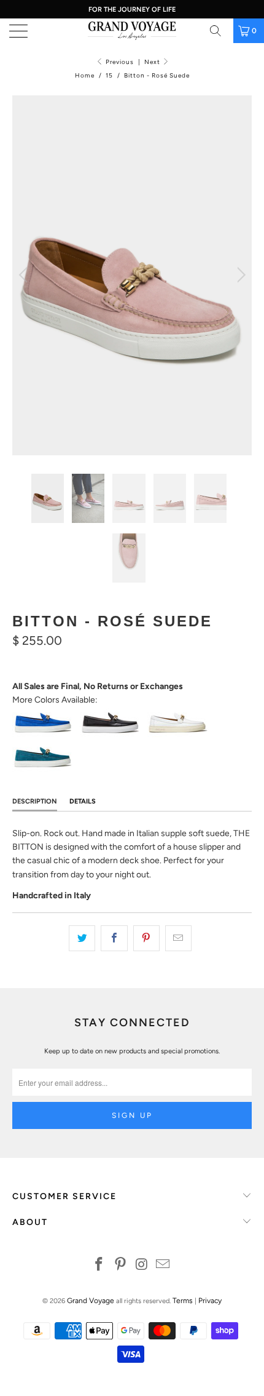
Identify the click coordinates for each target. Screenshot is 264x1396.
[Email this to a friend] (178, 938)
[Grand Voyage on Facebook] (99, 1265)
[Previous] (25, 275)
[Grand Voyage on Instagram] (142, 1265)
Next (153, 62)
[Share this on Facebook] (114, 938)
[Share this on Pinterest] (146, 938)
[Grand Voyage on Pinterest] (121, 1265)
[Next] (239, 275)
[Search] (220, 30)
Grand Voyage (90, 1300)
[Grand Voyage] (132, 30)
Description (34, 801)
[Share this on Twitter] (82, 938)
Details (82, 801)
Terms (183, 1300)
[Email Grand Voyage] (163, 1265)
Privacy (210, 1300)
